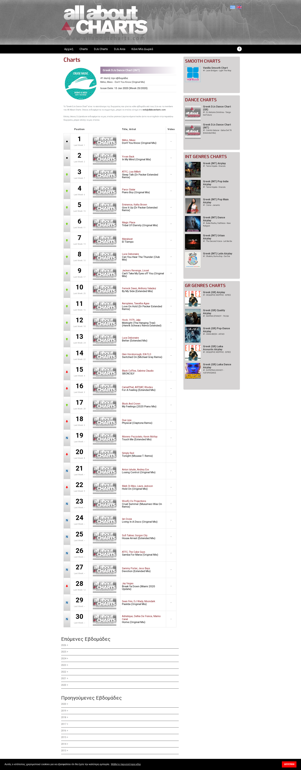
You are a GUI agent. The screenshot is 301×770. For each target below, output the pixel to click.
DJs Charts (101, 49)
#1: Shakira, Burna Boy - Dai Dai (216, 256)
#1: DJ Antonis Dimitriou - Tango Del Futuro (217, 113)
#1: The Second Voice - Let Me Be (217, 241)
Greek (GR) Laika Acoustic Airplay (213, 348)
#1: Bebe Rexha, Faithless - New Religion (217, 224)
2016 (63, 730)
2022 (63, 671)
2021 (63, 678)
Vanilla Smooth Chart (215, 67)
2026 (63, 645)
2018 (63, 717)
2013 (63, 750)
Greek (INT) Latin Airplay (217, 253)
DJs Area (119, 49)
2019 (63, 710)
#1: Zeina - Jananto (211, 205)
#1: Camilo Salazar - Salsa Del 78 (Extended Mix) (217, 131)
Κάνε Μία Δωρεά (142, 49)
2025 (63, 651)
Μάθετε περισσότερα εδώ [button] (126, 764)
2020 (63, 685)
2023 (63, 665)
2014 (63, 744)
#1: (217, 295)
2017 (63, 724)
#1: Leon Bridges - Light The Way (217, 70)
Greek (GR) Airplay (214, 292)
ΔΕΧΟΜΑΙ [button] (289, 764)
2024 (63, 658)
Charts (83, 49)
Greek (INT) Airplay (214, 163)
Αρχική (68, 49)
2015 (63, 737)
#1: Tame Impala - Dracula (214, 166)
